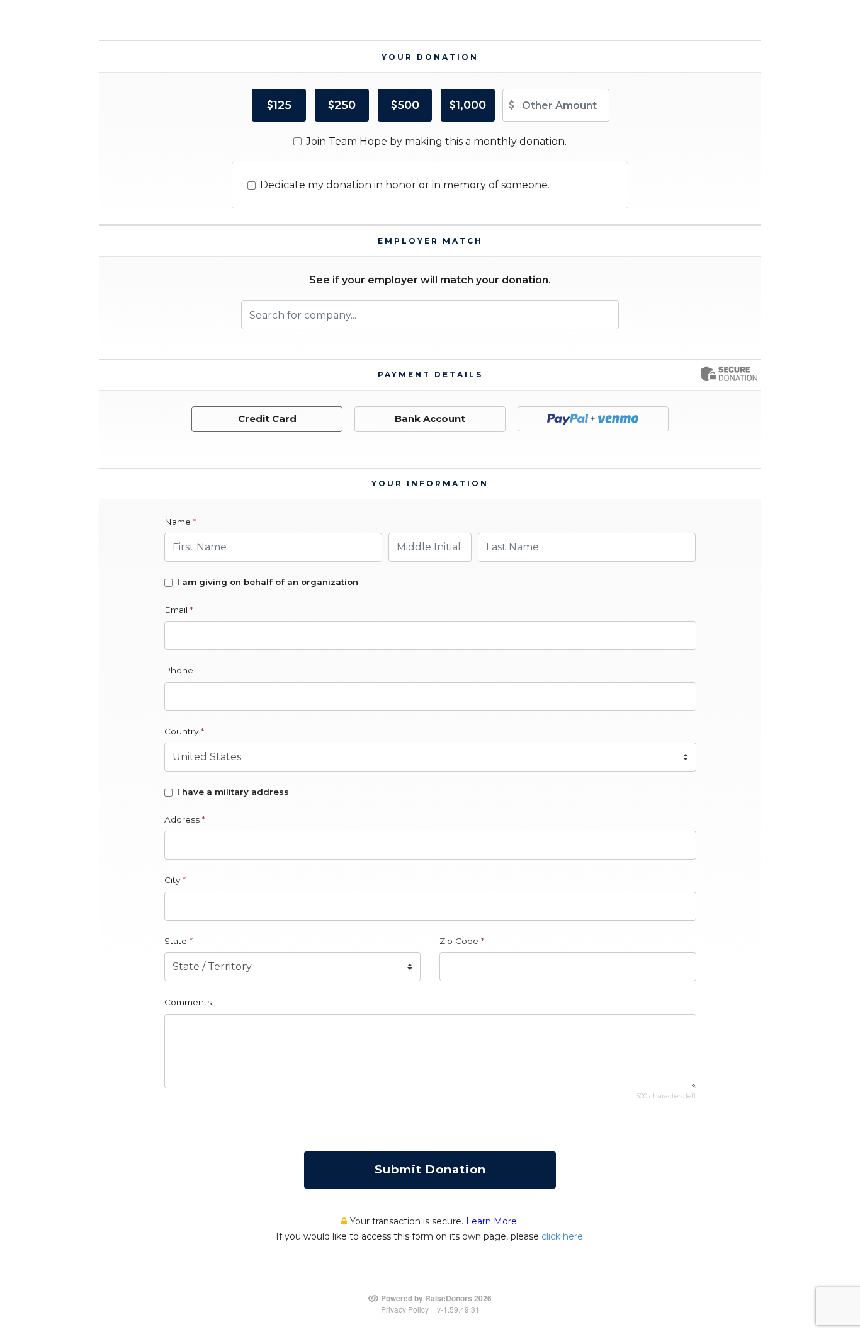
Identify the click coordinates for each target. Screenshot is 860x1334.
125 (282, 105)
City (175, 880)
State (178, 941)
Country (184, 731)
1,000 (471, 105)
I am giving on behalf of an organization (267, 582)
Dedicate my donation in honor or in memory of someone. (405, 185)
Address (184, 819)
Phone (178, 670)
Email (178, 610)
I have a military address (233, 792)
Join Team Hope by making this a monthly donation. (436, 141)
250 (345, 105)
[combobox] (430, 314)
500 (408, 105)
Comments (188, 1002)
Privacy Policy (405, 1309)
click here (562, 1236)
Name (180, 521)
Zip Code (461, 941)
